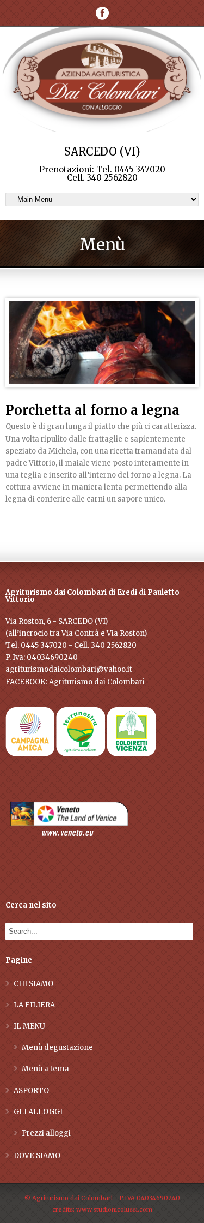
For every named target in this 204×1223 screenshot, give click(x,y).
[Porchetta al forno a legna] (102, 342)
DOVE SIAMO (37, 1155)
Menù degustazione (57, 1047)
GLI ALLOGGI (38, 1112)
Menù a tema (45, 1068)
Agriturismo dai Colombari (97, 682)
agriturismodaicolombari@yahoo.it (68, 669)
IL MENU (29, 1026)
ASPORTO (31, 1090)
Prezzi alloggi (46, 1133)
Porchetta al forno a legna (92, 410)
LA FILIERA (34, 1005)
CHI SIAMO (33, 983)
